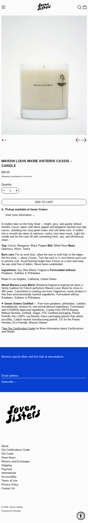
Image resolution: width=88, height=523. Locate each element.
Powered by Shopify (10, 511)
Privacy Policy (10, 484)
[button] (79, 7)
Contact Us (8, 488)
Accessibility (9, 476)
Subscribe (7, 381)
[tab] (2, 140)
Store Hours (8, 457)
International (8, 472)
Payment (6, 469)
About (4, 446)
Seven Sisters (16, 507)
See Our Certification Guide (18, 328)
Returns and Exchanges (15, 461)
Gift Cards (7, 453)
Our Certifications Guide (15, 449)
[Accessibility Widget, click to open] (81, 516)
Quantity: (6, 184)
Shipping (5, 176)
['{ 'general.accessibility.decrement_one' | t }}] (4, 191)
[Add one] (17, 191)
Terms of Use (9, 480)
